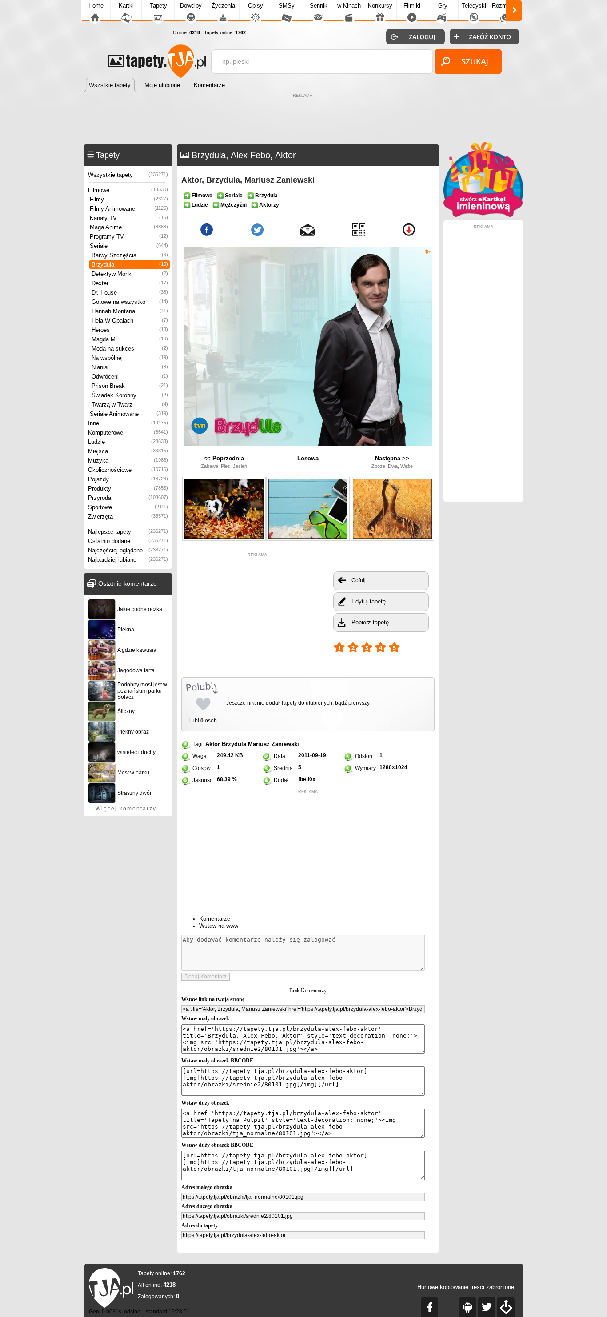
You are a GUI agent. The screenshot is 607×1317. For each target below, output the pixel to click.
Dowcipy (191, 5)
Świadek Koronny (130, 395)
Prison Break (130, 386)
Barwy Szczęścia (130, 255)
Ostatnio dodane (128, 541)
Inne (128, 423)
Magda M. (130, 339)
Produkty (128, 488)
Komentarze (214, 918)
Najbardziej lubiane (128, 559)
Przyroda (128, 498)
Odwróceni (130, 376)
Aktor (212, 744)
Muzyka (128, 460)
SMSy (287, 5)
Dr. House (130, 292)
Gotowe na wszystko (130, 302)
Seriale (129, 246)
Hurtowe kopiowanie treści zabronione (465, 1287)
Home (96, 5)
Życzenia (223, 5)
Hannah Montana (130, 311)
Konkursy (380, 5)
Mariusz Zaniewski (273, 744)
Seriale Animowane (129, 414)
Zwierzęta (128, 516)
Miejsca (128, 451)
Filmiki (411, 5)
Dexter (130, 283)
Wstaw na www (218, 925)
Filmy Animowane (129, 208)
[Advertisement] (303, 120)
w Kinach (349, 5)
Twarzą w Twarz (130, 404)
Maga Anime (129, 227)
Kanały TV (129, 218)
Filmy (129, 199)
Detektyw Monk (130, 274)
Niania (130, 367)
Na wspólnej (130, 358)
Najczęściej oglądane (128, 550)
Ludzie (128, 442)
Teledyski (474, 5)
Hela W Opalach (130, 320)
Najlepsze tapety (128, 531)
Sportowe (128, 507)
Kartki (126, 5)
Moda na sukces (130, 348)
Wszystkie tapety (128, 175)
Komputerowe (128, 432)
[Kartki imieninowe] (483, 215)
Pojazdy (128, 479)
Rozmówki (505, 5)
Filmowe (128, 190)
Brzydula (130, 264)
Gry (442, 5)
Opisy (255, 5)
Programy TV (129, 236)
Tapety (158, 5)
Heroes (130, 330)
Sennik (318, 5)
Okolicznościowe (128, 470)
